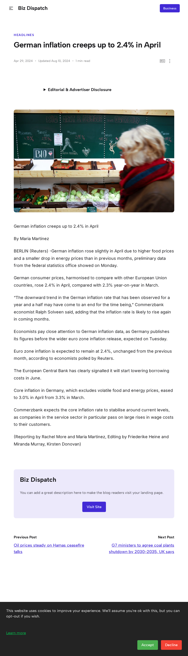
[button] (11, 8)
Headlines (24, 35)
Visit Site (94, 507)
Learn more (16, 633)
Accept (147, 645)
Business (170, 8)
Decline (171, 645)
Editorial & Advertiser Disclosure (79, 89)
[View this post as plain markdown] (162, 61)
